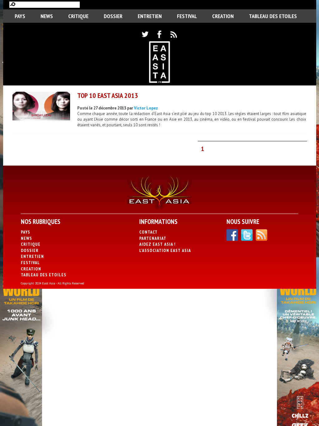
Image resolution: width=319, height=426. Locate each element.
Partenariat (152, 238)
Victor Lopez (146, 108)
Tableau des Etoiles (273, 16)
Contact (148, 232)
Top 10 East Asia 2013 (107, 95)
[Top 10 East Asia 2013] (41, 107)
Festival (187, 16)
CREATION (223, 16)
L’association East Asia (165, 250)
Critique (78, 16)
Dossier (113, 16)
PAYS (20, 16)
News (46, 16)
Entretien (150, 16)
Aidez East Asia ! (157, 244)
